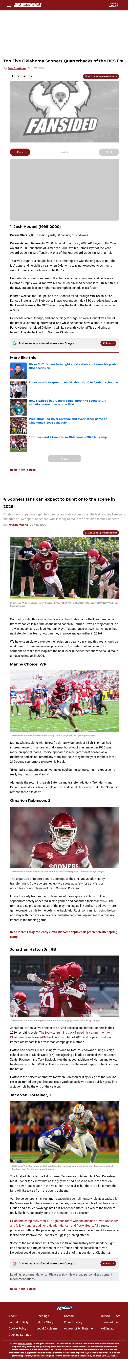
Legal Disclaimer (47, 1328)
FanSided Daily (18, 1322)
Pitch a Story (44, 1322)
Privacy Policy (73, 1322)
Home (13, 469)
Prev (20, 152)
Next (109, 152)
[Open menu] (9, 5)
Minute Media (25, 1343)
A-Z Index (107, 1328)
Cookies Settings (20, 1334)
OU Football (28, 469)
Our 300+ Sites (110, 1316)
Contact (69, 1316)
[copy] (30, 76)
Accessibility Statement (80, 1328)
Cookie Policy (17, 1328)
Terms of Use (110, 1322)
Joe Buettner (17, 68)
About (13, 1316)
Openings (42, 1316)
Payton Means (18, 524)
